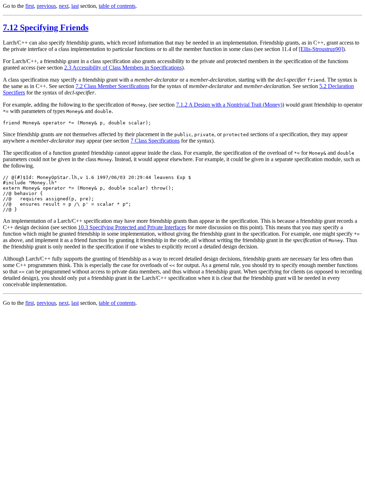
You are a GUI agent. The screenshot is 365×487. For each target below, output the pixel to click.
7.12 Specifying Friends (45, 27)
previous (46, 6)
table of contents (117, 6)
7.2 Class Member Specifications (112, 86)
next (63, 6)
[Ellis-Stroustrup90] (321, 49)
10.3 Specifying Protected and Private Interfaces (132, 227)
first (29, 6)
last (75, 6)
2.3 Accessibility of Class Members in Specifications (123, 68)
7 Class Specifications (155, 141)
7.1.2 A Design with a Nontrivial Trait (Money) (229, 105)
